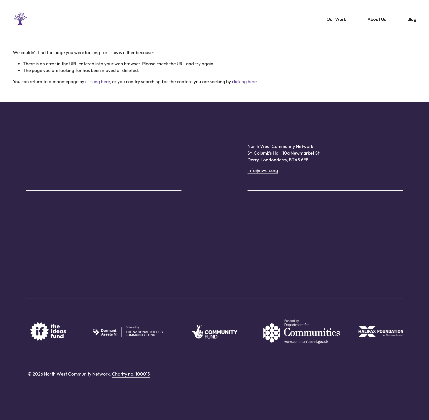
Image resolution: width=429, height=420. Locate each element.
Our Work (336, 19)
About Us (376, 19)
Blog (411, 19)
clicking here (97, 81)
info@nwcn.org (263, 170)
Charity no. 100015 (131, 374)
